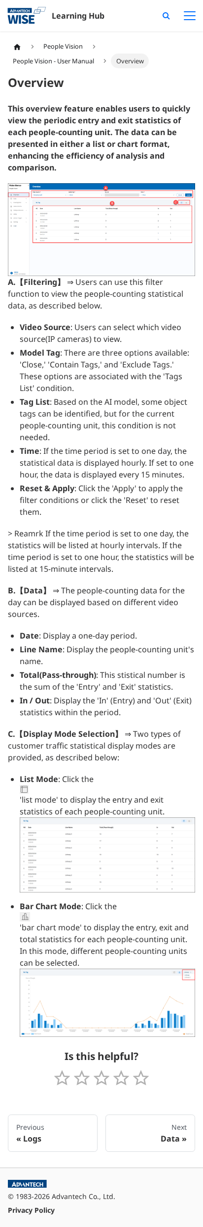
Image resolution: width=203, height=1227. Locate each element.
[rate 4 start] (121, 1078)
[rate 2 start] (82, 1078)
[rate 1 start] (62, 1078)
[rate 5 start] (141, 1078)
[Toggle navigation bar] (189, 15)
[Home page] (17, 47)
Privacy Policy (31, 1210)
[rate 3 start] (101, 1078)
